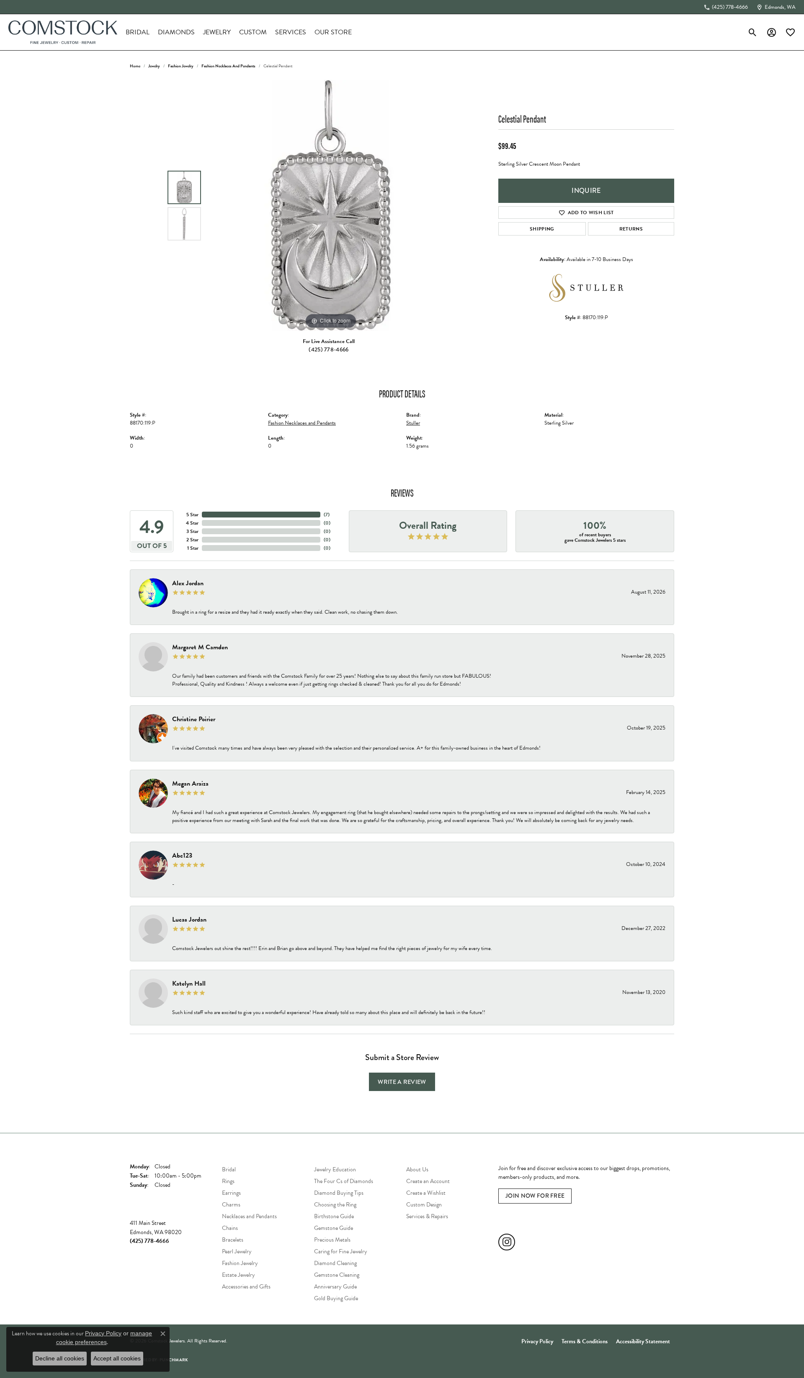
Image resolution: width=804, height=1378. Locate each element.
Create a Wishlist (426, 1192)
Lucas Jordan (189, 919)
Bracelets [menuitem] (232, 1239)
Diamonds (176, 32)
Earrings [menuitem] (231, 1192)
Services (290, 32)
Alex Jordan (188, 583)
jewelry (154, 66)
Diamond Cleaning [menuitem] (335, 1263)
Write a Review (402, 1082)
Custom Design (424, 1204)
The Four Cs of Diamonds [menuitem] (343, 1181)
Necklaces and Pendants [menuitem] (249, 1216)
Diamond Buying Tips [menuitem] (338, 1192)
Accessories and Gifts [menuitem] (246, 1286)
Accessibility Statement (643, 1341)
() (327, 514)
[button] (752, 32)
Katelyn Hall (189, 983)
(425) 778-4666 (328, 349)
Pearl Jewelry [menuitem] (237, 1251)
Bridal (137, 32)
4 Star (192, 523)
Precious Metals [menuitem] (332, 1239)
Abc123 (182, 855)
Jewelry (217, 32)
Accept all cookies (117, 1358)
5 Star (192, 514)
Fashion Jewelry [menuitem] (240, 1263)
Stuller (413, 423)
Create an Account (428, 1181)
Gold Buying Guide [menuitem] (336, 1298)
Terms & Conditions (585, 1341)
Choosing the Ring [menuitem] (335, 1204)
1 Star (192, 548)
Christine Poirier (193, 719)
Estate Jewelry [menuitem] (238, 1274)
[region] (330, 205)
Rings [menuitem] (228, 1181)
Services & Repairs (427, 1216)
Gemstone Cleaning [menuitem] (336, 1274)
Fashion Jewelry (180, 66)
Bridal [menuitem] (229, 1169)
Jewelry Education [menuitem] (335, 1169)
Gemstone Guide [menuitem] (333, 1228)
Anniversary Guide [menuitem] (335, 1286)
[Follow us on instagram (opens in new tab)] (506, 1242)
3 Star (192, 531)
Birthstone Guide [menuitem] (334, 1216)
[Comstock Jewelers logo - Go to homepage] (62, 32)
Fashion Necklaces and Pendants (228, 66)
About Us (417, 1169)
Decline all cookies (59, 1358)
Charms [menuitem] (231, 1204)
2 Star (192, 539)
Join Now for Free (534, 1196)
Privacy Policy (537, 1341)
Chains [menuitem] (230, 1228)
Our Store (333, 32)
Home (135, 66)
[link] (726, 7)
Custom (253, 32)
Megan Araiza (190, 784)
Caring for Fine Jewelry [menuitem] (340, 1251)
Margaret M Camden (200, 647)
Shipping (542, 229)
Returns (631, 229)
